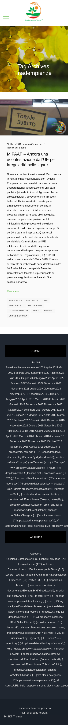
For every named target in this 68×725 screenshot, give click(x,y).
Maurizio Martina (18, 311)
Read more (13, 291)
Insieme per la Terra (16, 148)
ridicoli (48, 311)
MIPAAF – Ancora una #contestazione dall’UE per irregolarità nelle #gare (31, 159)
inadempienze (16, 306)
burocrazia (15, 301)
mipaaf (36, 311)
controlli (32, 301)
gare (45, 301)
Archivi (36, 362)
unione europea (18, 316)
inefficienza (35, 306)
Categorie (35, 553)
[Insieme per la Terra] (34, 12)
